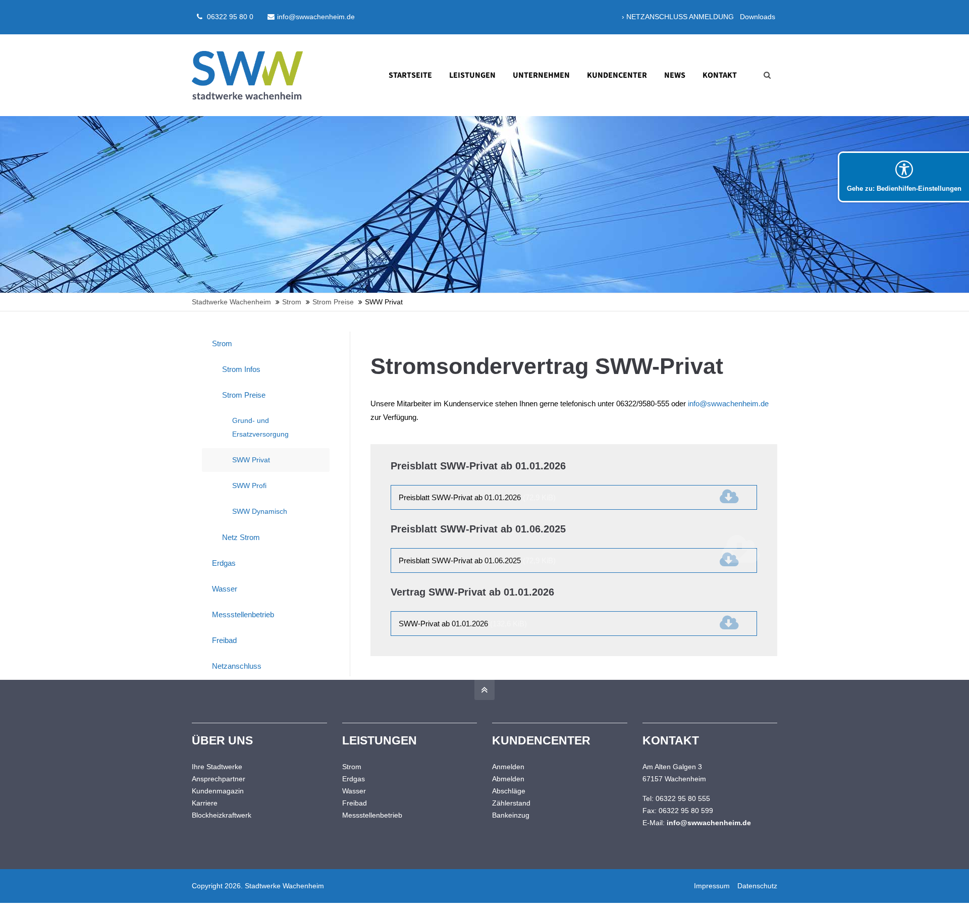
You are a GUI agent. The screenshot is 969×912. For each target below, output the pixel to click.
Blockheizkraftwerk (221, 815)
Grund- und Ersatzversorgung (260, 427)
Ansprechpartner (218, 779)
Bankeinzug (510, 815)
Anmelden (508, 767)
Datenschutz (757, 886)
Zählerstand (511, 803)
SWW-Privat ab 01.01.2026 (463, 623)
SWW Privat (251, 460)
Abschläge (508, 791)
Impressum (712, 886)
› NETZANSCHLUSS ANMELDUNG (678, 17)
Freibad (224, 640)
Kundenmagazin (218, 791)
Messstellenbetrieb (243, 614)
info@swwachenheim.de (316, 17)
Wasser (224, 588)
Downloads (757, 17)
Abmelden (508, 779)
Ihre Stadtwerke (217, 767)
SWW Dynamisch (259, 511)
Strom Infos (241, 369)
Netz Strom (241, 537)
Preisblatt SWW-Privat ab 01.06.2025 (477, 560)
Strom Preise (243, 395)
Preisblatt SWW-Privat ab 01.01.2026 (477, 497)
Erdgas (224, 563)
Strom (222, 343)
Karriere (205, 803)
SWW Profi (249, 485)
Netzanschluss (236, 666)
